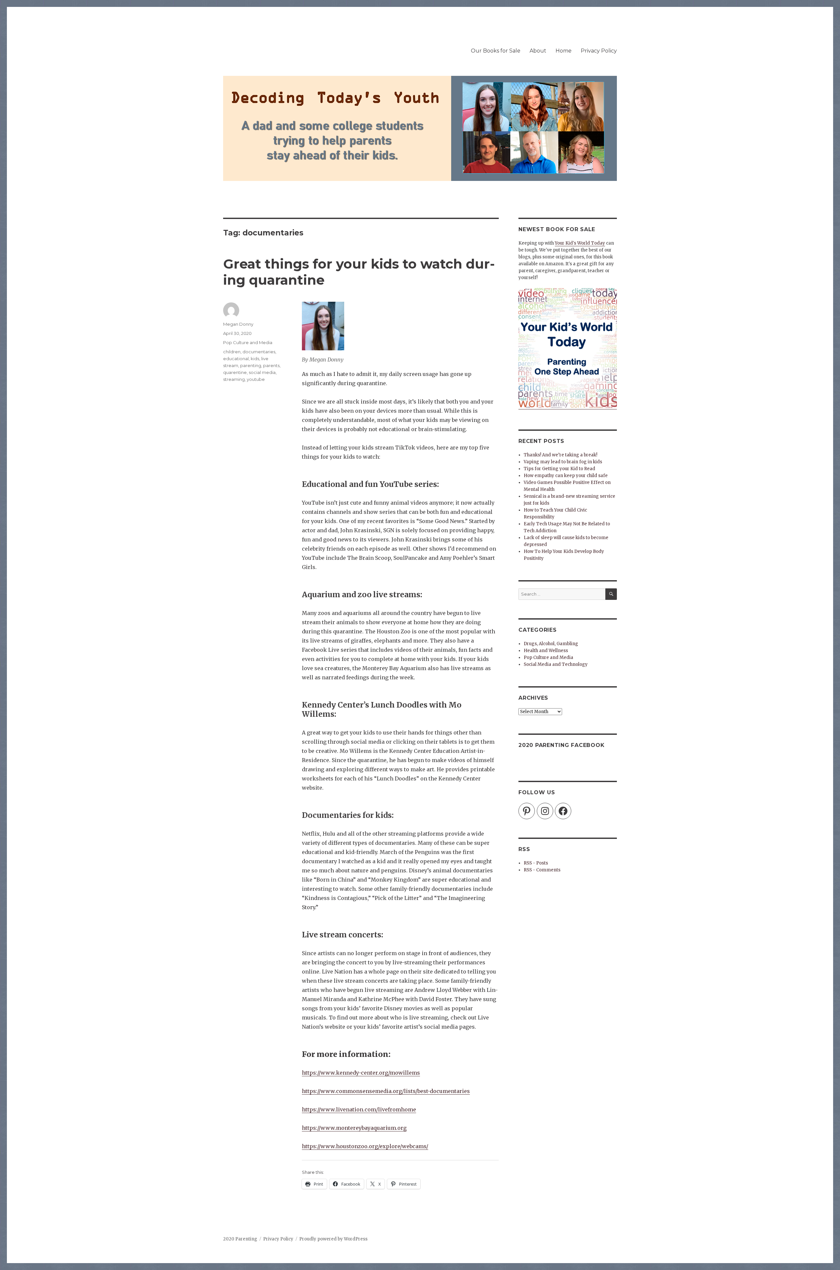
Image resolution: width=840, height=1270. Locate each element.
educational (236, 358)
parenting (250, 365)
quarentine (235, 372)
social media (262, 372)
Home (564, 51)
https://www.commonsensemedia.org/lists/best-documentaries (386, 1091)
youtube (256, 379)
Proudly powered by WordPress (333, 1239)
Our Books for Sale (495, 51)
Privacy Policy (599, 51)
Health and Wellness (546, 650)
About (538, 51)
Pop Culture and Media (247, 342)
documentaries (258, 351)
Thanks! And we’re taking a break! (560, 455)
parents (271, 365)
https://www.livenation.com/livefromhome (359, 1109)
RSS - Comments (542, 870)
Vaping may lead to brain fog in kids (563, 462)
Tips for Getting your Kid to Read (559, 468)
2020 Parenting (240, 1239)
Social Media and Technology (556, 664)
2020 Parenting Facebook (561, 745)
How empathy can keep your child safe (566, 475)
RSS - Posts (536, 863)
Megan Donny (238, 324)
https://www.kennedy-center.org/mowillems (361, 1072)
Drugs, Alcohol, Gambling (551, 643)
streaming (234, 379)
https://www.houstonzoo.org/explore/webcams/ (365, 1146)
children (232, 351)
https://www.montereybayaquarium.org (354, 1128)
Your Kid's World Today (580, 243)
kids (255, 358)
